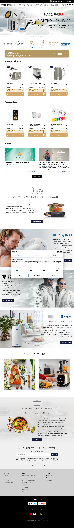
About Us (6, 475)
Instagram (50, 480)
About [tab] (54, 255)
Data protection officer (8, 482)
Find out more (31, 171)
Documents (24, 491)
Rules (23, 473)
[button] (2, 21)
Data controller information (37, 451)
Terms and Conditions (43, 458)
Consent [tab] (19, 255)
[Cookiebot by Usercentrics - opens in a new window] (57, 252)
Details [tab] (37, 255)
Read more (37, 439)
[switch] (30, 270)
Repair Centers (25, 489)
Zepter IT (41, 523)
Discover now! (37, 221)
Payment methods (37, 499)
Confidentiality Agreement (27, 482)
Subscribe (54, 454)
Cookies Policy (25, 487)
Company (6, 473)
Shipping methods (37, 509)
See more (68, 260)
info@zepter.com (36, 520)
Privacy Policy (42, 465)
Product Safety (7, 484)
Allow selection (37, 275)
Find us (48, 473)
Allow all (53, 275)
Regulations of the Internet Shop (28, 475)
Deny (20, 275)
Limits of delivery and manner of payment (30, 480)
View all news (37, 176)
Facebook (50, 475)
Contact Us (6, 480)
